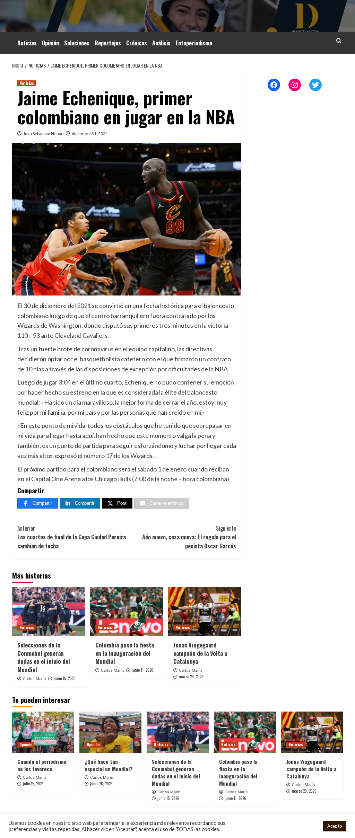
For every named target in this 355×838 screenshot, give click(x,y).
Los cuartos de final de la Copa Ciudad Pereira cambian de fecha (71, 537)
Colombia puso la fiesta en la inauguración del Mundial (124, 653)
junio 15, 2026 (65, 678)
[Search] (339, 41)
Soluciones (76, 43)
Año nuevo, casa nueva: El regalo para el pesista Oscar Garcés (189, 537)
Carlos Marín (34, 678)
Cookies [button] (309, 826)
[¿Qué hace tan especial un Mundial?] (110, 732)
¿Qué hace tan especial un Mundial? (108, 765)
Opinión (50, 43)
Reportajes (108, 43)
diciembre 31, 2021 (90, 133)
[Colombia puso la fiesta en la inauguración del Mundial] (126, 611)
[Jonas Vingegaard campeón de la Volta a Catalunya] (204, 611)
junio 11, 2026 (142, 670)
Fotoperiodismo (194, 43)
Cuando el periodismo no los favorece (41, 765)
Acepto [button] (334, 826)
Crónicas (136, 43)
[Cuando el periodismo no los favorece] (43, 732)
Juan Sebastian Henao (43, 133)
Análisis (161, 43)
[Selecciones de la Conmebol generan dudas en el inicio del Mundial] (48, 611)
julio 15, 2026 (33, 783)
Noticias (27, 43)
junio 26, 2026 (101, 783)
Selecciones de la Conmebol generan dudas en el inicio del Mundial (43, 657)
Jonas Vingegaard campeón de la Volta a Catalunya (200, 653)
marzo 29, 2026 (191, 676)
